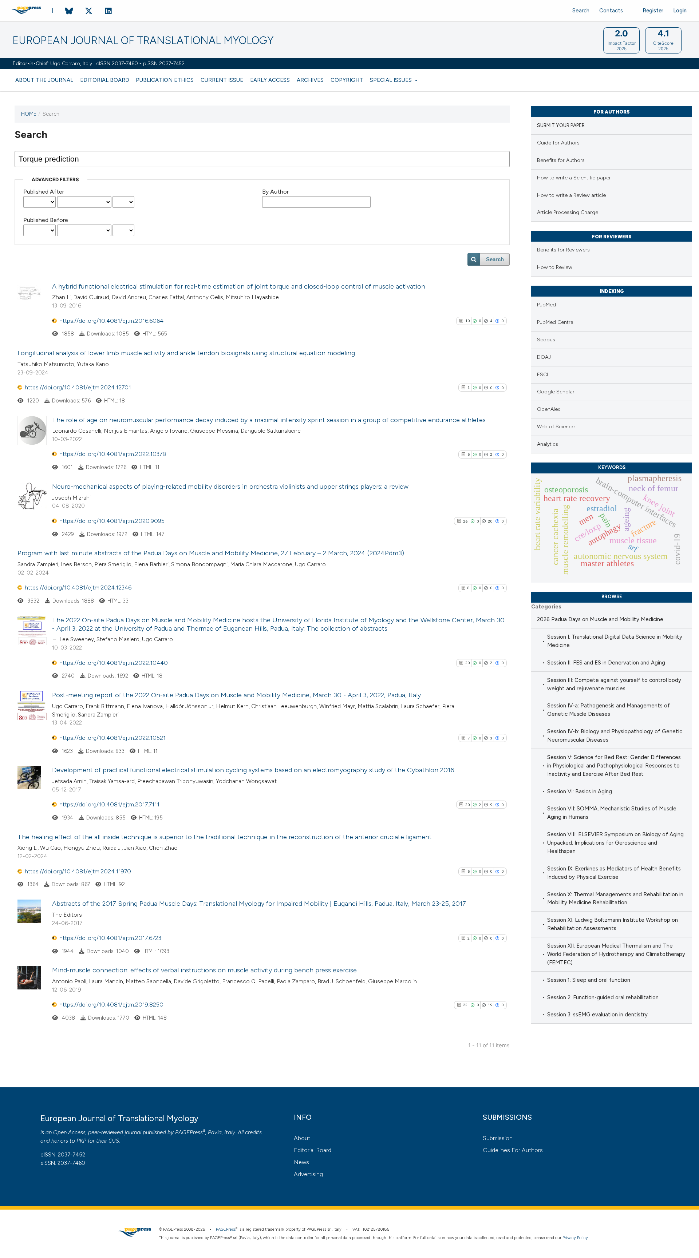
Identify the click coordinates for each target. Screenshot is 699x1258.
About (302, 1138)
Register (653, 10)
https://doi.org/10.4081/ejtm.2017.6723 (110, 937)
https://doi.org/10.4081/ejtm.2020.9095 (112, 520)
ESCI (542, 375)
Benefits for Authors (561, 160)
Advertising (308, 1174)
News (301, 1162)
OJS (113, 1141)
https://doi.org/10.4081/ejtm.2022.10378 (112, 454)
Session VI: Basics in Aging (579, 791)
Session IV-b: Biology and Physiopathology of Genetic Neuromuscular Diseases (614, 735)
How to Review (554, 267)
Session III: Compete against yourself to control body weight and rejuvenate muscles (614, 684)
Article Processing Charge (567, 212)
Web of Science (555, 427)
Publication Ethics (165, 80)
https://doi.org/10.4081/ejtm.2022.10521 (112, 737)
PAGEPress (189, 1132)
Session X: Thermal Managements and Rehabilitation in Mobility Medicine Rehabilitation (615, 898)
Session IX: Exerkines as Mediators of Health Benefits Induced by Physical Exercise (614, 872)
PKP (81, 1141)
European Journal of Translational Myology (142, 40)
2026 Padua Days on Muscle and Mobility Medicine (600, 619)
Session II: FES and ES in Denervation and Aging (606, 662)
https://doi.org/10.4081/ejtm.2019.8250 (111, 1004)
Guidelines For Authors (513, 1150)
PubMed (546, 305)
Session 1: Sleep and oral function (588, 980)
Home (28, 114)
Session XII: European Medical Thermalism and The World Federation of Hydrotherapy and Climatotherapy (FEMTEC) (616, 954)
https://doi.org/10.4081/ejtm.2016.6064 (111, 320)
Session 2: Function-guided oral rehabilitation (603, 997)
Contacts (611, 10)
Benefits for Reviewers (563, 250)
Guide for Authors (558, 143)
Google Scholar (555, 392)
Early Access (270, 80)
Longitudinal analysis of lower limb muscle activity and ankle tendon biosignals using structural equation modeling (186, 353)
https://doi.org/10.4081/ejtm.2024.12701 (78, 387)
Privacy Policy (575, 1237)
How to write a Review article (571, 195)
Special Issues (391, 80)
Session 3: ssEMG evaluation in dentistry (597, 1014)
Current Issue (222, 80)
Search (580, 10)
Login (680, 10)
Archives (310, 80)
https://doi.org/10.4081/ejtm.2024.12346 (78, 587)
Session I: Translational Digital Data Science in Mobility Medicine (614, 641)
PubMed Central (555, 322)
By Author (275, 191)
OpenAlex (548, 409)
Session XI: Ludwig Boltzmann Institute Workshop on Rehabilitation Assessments (612, 924)
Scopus (546, 340)
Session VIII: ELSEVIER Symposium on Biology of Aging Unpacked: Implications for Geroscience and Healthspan (615, 842)
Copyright (347, 80)
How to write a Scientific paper (574, 178)
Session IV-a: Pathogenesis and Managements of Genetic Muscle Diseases (608, 709)
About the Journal (44, 80)
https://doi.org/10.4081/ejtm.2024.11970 (78, 871)
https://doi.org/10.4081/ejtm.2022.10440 (113, 662)
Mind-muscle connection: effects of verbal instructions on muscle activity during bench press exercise (204, 970)
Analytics (547, 444)
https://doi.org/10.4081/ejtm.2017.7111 (109, 804)
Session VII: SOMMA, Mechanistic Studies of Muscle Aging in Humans (611, 812)
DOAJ (544, 357)
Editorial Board (104, 80)
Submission (498, 1138)
